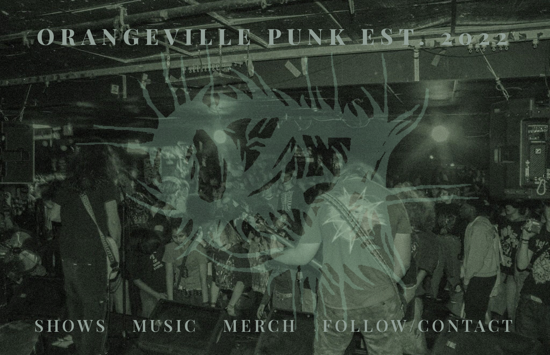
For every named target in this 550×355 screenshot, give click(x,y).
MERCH (260, 325)
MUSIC (165, 325)
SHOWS (71, 325)
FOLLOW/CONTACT (419, 325)
